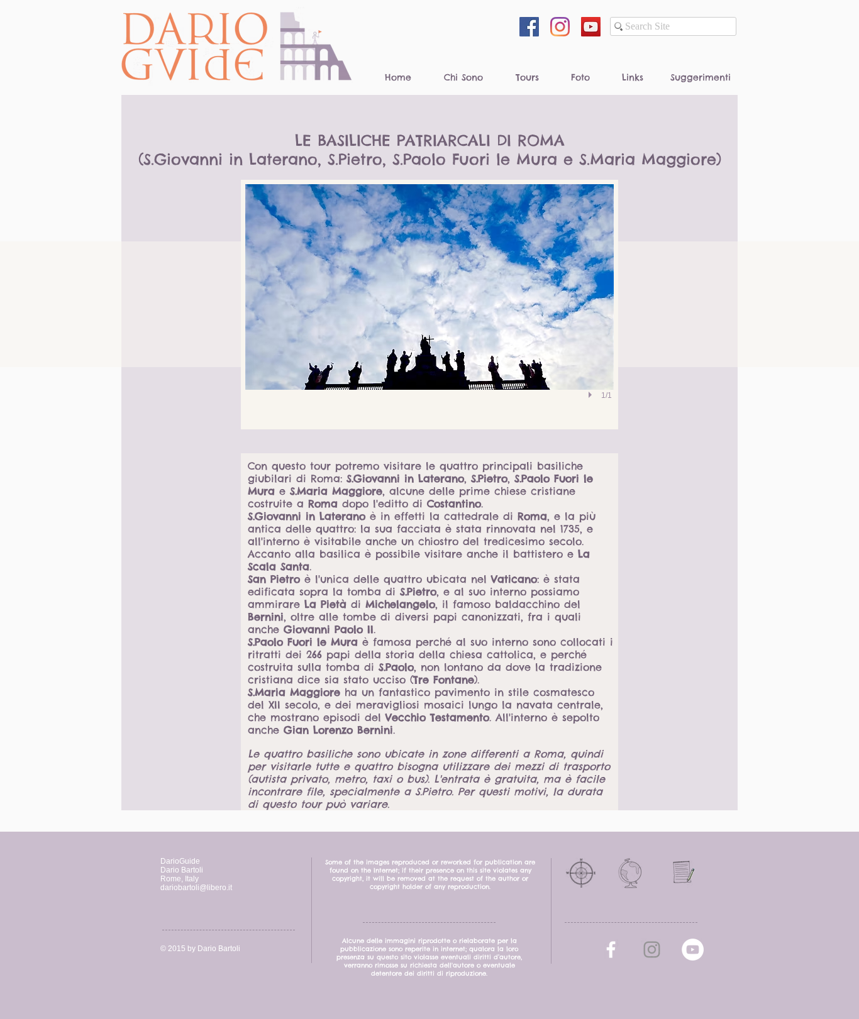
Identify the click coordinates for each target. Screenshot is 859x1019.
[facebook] (611, 950)
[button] (429, 304)
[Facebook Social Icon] (529, 26)
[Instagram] (560, 26)
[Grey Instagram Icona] (652, 950)
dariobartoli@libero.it (196, 887)
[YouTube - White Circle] (693, 950)
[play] (591, 394)
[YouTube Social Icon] (591, 26)
